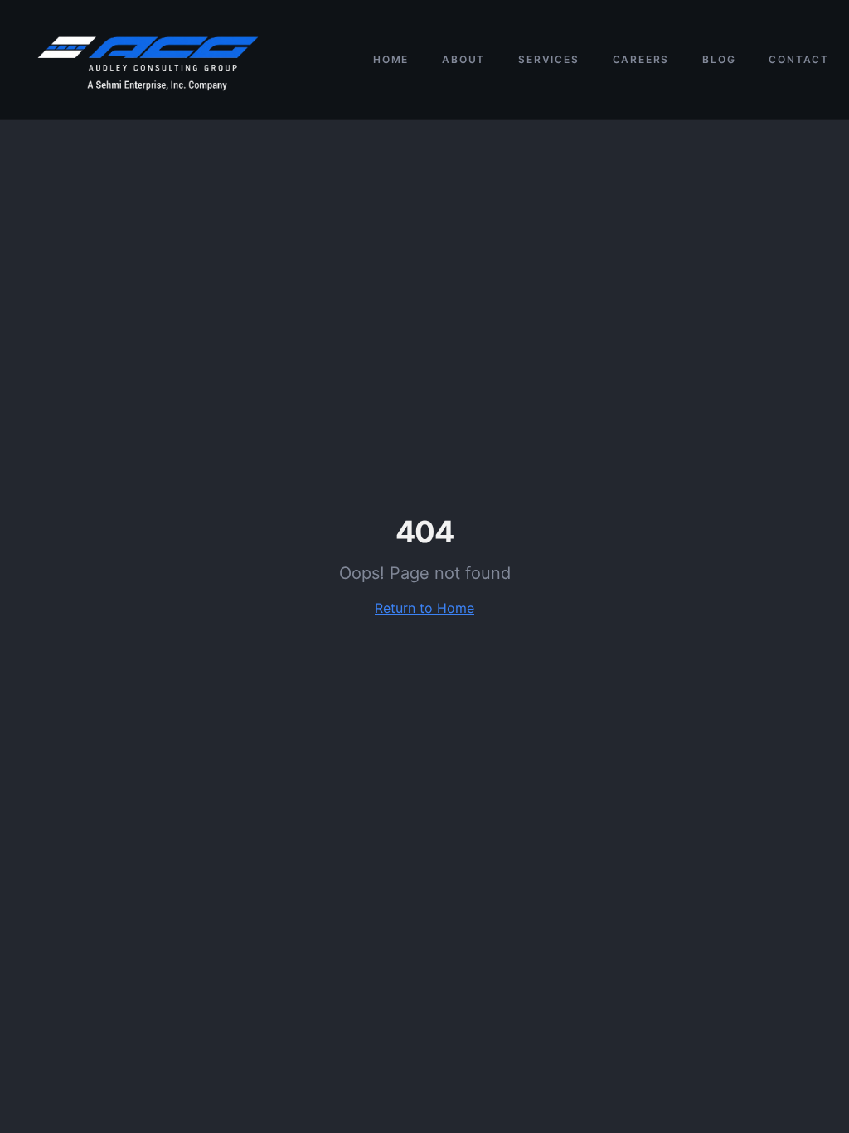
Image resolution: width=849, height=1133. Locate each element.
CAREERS (641, 59)
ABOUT (463, 59)
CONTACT (799, 59)
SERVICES (548, 59)
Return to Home (424, 608)
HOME (391, 59)
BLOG (718, 59)
